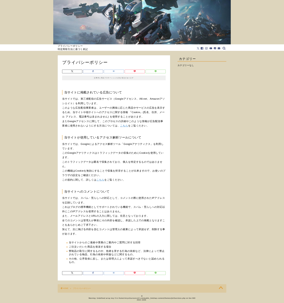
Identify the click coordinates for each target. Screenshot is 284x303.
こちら (124, 125)
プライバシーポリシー (70, 45)
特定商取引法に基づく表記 (73, 49)
